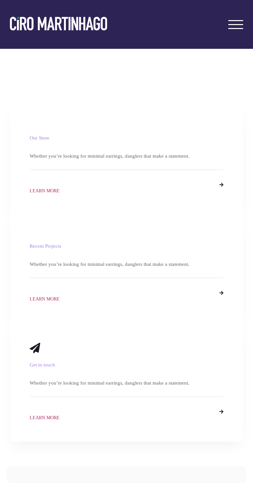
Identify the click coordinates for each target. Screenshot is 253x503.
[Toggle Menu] (236, 24)
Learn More (45, 190)
